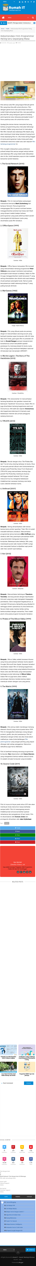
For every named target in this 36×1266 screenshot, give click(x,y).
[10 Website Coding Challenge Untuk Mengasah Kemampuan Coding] (26, 1050)
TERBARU (17, 1196)
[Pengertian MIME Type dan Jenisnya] (26, 1067)
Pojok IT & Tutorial (11, 1221)
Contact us (31, 1249)
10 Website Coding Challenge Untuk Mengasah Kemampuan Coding (27, 1058)
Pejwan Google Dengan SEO (14, 1230)
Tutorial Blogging (11, 1202)
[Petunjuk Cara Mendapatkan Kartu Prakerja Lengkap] (8, 1050)
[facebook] (31, 2)
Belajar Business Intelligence (14, 1224)
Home (2, 28)
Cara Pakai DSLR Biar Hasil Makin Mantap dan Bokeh (8, 1074)
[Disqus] (18, 1110)
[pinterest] (25, 2)
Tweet (18, 828)
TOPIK (6, 1196)
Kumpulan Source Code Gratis (14, 1227)
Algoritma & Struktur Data (13, 1215)
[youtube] (19, 2)
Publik (7, 28)
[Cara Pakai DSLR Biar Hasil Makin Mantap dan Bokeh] (8, 1067)
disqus (28, 1083)
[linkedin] (22, 2)
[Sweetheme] (18, 872)
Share (18, 831)
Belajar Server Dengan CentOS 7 (15, 1211)
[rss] (28, 2)
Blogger (21, 1262)
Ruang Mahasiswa (11, 1218)
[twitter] (34, 2)
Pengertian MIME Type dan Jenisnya (26, 1074)
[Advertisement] (18, 63)
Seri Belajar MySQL (11, 1208)
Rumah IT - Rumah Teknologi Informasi (24, 1257)
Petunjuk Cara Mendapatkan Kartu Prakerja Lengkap (8, 1057)
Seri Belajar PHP (10, 1205)
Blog (26, 23)
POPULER (29, 1196)
